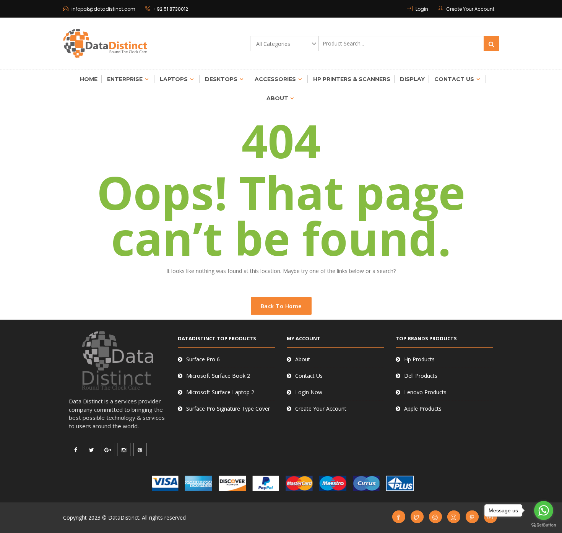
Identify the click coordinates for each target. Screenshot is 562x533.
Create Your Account (470, 9)
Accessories (275, 79)
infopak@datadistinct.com (103, 9)
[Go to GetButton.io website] (543, 525)
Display (412, 79)
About (277, 98)
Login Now (308, 392)
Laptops (174, 79)
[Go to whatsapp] (543, 510)
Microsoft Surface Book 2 (218, 375)
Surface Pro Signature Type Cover (228, 408)
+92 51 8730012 (170, 9)
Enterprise (125, 79)
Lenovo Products (425, 392)
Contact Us (454, 79)
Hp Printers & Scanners (351, 79)
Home (88, 79)
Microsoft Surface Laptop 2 (220, 392)
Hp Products (419, 359)
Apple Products (423, 408)
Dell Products (420, 375)
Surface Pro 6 (203, 359)
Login (422, 9)
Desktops (221, 79)
